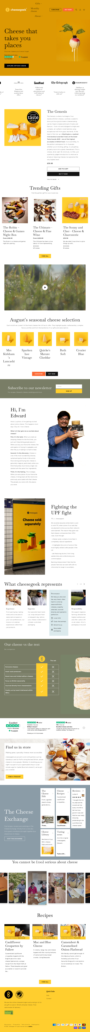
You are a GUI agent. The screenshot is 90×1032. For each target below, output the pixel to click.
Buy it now (63, 174)
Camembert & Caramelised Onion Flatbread (72, 945)
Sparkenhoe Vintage (27, 353)
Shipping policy (35, 1024)
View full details (52, 179)
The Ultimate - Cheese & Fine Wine (42, 231)
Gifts (47, 995)
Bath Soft (63, 352)
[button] (38, 3)
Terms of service (26, 1024)
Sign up (69, 391)
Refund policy (7, 1024)
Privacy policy (16, 1024)
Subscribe (55, 10)
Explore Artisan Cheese (16, 66)
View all (45, 256)
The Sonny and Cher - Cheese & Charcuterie (73, 231)
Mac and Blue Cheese (42, 944)
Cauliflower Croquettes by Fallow (14, 945)
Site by (26, 1026)
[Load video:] (45, 287)
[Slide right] (84, 584)
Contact (48, 998)
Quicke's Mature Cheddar (45, 353)
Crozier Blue (81, 352)
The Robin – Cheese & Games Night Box (13, 231)
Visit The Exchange (14, 839)
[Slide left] (77, 584)
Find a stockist (14, 776)
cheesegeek (12, 1026)
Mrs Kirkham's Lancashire (9, 357)
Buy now (68, 10)
